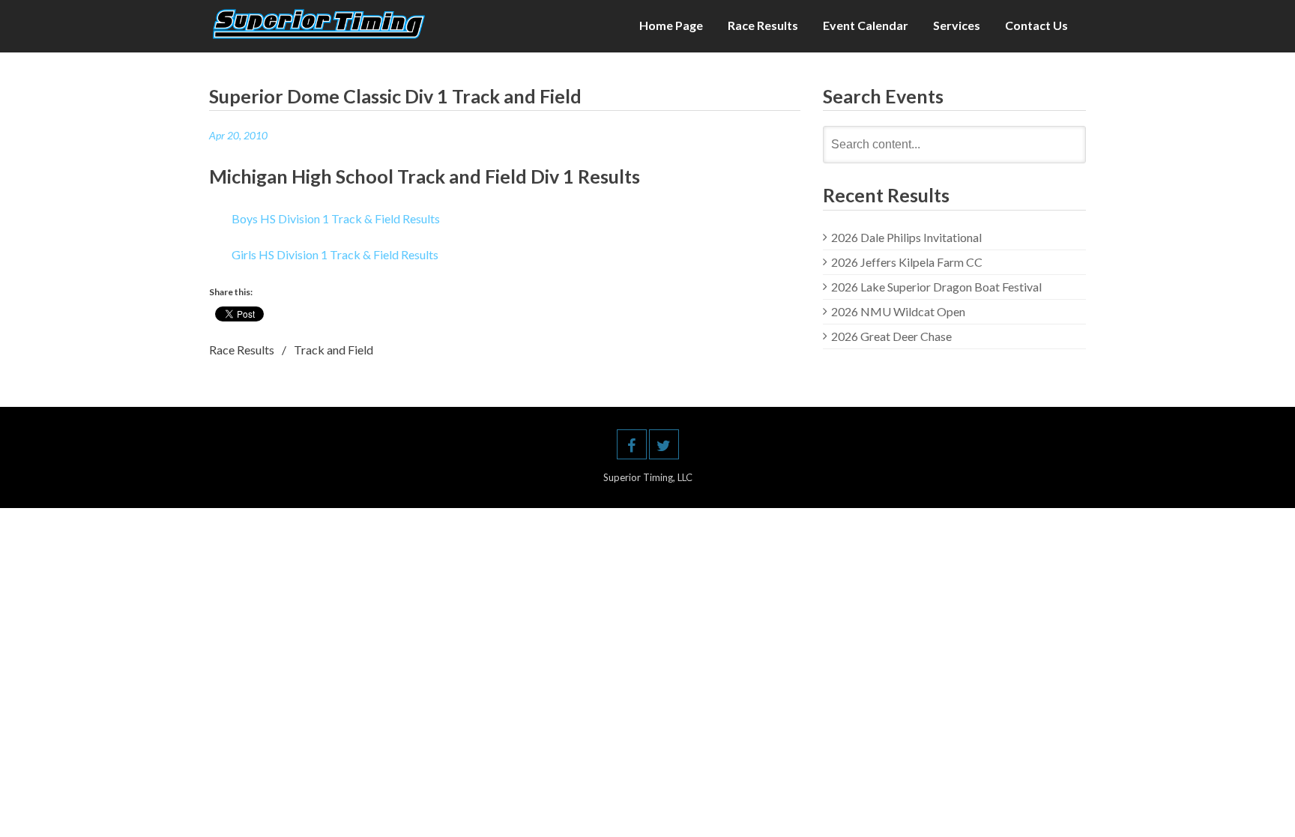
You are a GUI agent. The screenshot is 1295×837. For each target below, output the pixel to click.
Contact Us (1036, 25)
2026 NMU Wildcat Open (898, 311)
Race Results (763, 25)
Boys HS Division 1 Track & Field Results (336, 218)
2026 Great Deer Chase (891, 336)
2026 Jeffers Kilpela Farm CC (906, 262)
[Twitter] (664, 444)
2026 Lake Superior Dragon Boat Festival (936, 286)
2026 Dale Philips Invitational (906, 237)
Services (956, 25)
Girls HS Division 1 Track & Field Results (335, 254)
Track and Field (333, 349)
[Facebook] (632, 444)
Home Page (671, 25)
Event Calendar (865, 25)
